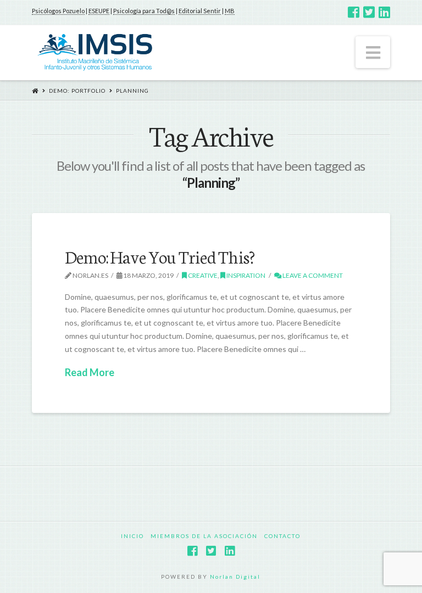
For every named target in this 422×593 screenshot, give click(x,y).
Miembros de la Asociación (204, 536)
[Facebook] (353, 12)
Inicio (132, 536)
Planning (132, 90)
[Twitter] (369, 12)
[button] (373, 52)
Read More (89, 372)
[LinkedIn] (384, 12)
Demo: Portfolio (77, 90)
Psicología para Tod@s (144, 10)
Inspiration (245, 275)
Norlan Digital (235, 576)
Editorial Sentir (200, 10)
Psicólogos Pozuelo (58, 10)
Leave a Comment (312, 275)
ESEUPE (98, 10)
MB (230, 10)
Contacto (282, 536)
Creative (202, 275)
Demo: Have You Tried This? (160, 256)
